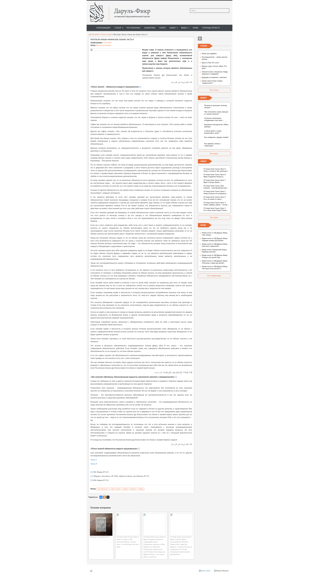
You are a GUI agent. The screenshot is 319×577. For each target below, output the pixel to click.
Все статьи (214, 90)
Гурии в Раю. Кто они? (210, 63)
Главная (90, 28)
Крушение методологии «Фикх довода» (216, 125)
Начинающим (103, 28)
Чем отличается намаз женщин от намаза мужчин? (216, 113)
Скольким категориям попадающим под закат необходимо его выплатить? (215, 119)
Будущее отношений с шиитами (214, 77)
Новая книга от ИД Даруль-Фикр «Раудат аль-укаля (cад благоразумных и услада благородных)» (214, 256)
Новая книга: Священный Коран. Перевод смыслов (214, 251)
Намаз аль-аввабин (209, 54)
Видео (184, 28)
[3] (138, 449)
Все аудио (214, 217)
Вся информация (214, 276)
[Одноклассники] (104, 497)
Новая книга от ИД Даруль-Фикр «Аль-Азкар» (214, 234)
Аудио (173, 28)
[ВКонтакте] (100, 497)
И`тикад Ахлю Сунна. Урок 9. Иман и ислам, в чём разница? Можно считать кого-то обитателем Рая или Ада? (128, 542)
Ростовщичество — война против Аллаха (214, 58)
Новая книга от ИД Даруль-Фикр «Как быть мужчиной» (214, 245)
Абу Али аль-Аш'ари (103, 45)
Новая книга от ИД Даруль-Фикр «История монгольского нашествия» (214, 267)
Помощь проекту (211, 28)
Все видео (214, 153)
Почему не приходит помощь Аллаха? (215, 106)
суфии (125, 489)
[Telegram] (214, 39)
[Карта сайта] (204, 571)
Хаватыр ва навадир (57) (99, 537)
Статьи (117, 28)
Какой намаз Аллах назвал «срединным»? (212, 82)
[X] (107, 497)
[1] (140, 87)
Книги (162, 28)
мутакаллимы (103, 489)
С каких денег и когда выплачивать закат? (212, 132)
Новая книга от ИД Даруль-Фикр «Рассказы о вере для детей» (214, 262)
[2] (175, 377)
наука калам (115, 489)
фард (141, 489)
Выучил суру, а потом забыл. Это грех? (214, 67)
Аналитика (149, 28)
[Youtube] (229, 39)
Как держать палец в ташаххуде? (212, 145)
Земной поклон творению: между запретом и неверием (215, 73)
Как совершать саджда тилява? (216, 137)
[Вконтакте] (200, 39)
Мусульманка (133, 28)
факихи (133, 489)
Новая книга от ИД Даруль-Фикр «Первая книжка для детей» (214, 239)
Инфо (195, 28)
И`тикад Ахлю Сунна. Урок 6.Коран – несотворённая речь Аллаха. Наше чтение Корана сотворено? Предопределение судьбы (216, 187)
